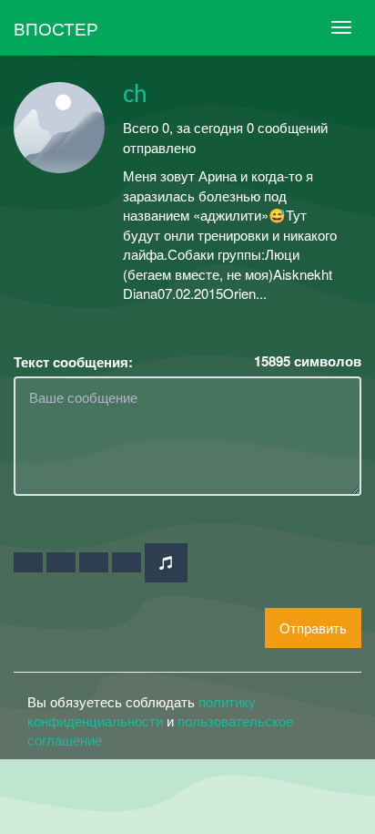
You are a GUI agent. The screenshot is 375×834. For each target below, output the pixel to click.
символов (307, 361)
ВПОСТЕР (56, 27)
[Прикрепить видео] (61, 562)
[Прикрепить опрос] (93, 562)
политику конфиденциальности (141, 711)
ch (135, 95)
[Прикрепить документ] (126, 562)
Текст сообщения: (73, 362)
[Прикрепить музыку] (166, 562)
